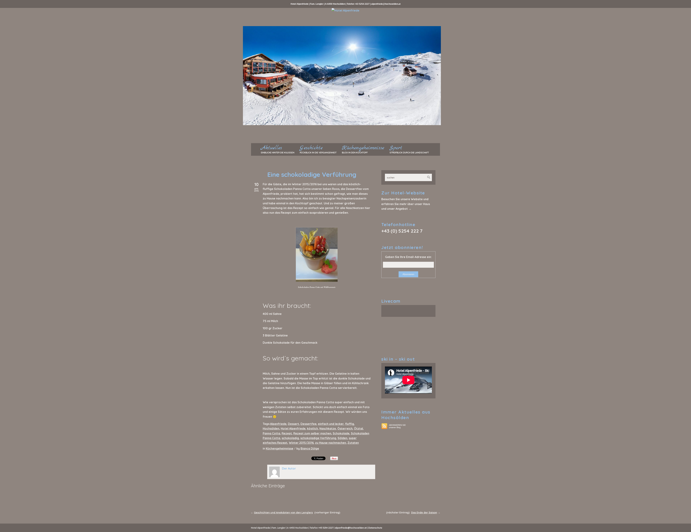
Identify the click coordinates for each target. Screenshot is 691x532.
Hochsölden (271, 428)
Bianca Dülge (310, 448)
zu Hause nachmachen (330, 443)
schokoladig (290, 438)
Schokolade (341, 433)
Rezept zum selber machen (312, 433)
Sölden (342, 438)
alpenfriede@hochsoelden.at (386, 4)
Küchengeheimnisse (279, 448)
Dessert (293, 424)
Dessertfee (309, 424)
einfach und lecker (331, 424)
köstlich (312, 428)
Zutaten (353, 443)
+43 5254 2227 (362, 4)
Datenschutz (375, 527)
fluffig (349, 424)
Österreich (345, 428)
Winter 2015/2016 (301, 443)
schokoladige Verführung (318, 438)
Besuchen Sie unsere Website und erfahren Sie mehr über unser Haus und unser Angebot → (405, 203)
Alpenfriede (278, 424)
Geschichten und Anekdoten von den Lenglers (283, 512)
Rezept (287, 433)
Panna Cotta (271, 433)
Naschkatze (327, 428)
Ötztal (358, 428)
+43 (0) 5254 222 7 (402, 231)
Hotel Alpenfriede (293, 428)
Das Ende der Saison (424, 512)
